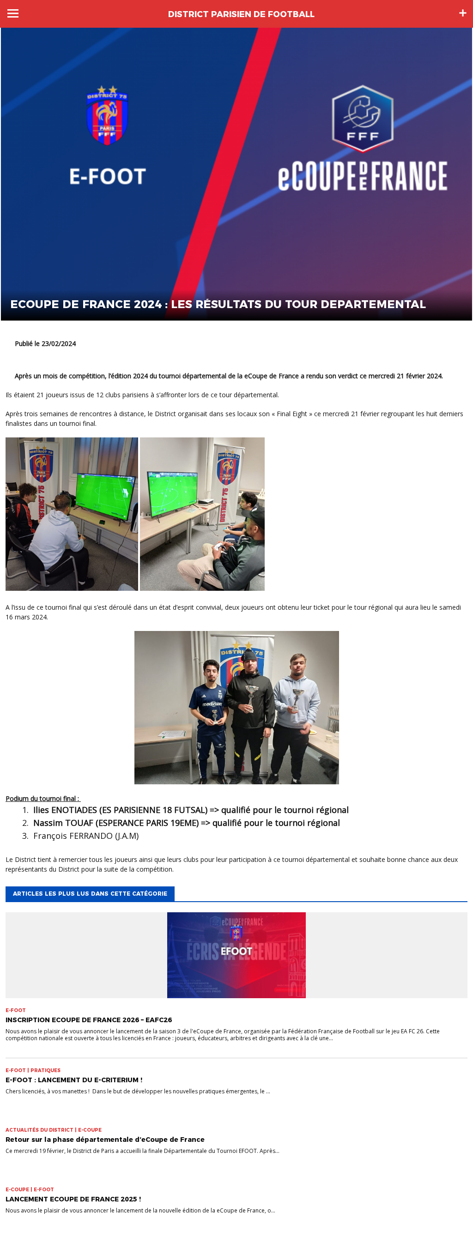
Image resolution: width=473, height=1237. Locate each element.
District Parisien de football (241, 14)
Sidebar (462, 12)
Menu (13, 13)
